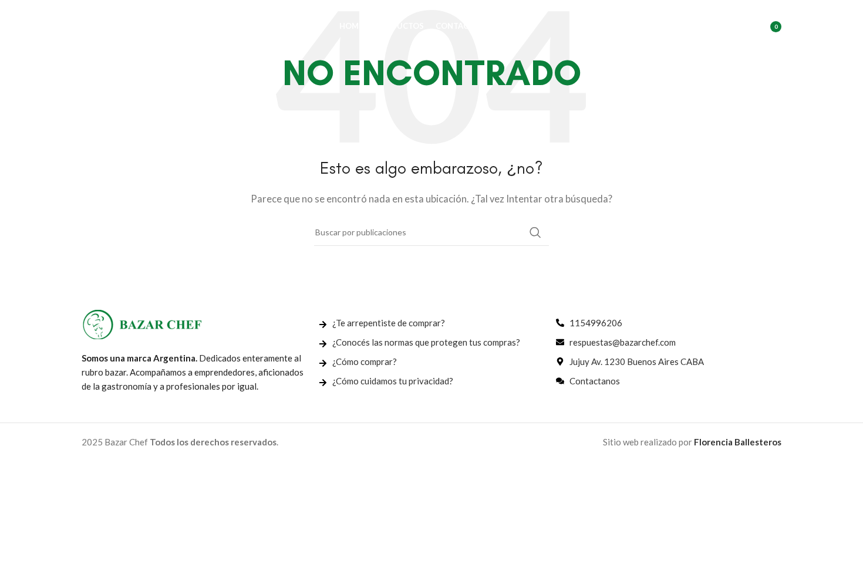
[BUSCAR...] (535, 232)
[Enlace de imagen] (142, 323)
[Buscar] (714, 26)
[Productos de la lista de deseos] (737, 26)
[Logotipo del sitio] (140, 25)
